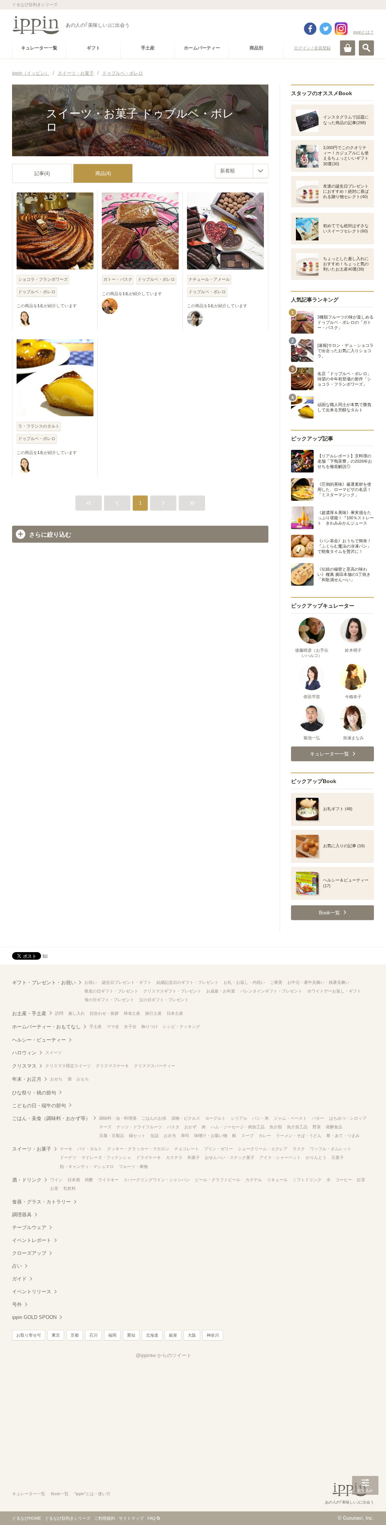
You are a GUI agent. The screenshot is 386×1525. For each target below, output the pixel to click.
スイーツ (53, 1052)
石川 (93, 1335)
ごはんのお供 (153, 1118)
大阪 (192, 1335)
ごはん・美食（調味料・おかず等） (51, 1118)
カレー (265, 1135)
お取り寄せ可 (28, 1335)
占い (17, 1266)
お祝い (90, 982)
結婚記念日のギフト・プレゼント (187, 982)
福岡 (112, 1335)
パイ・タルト (89, 1148)
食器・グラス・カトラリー (41, 1202)
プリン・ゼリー (218, 1148)
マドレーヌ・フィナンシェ (106, 1157)
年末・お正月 (26, 1079)
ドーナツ (68, 1157)
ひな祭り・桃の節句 (34, 1093)
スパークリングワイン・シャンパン (157, 1179)
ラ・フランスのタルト (39, 426)
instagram (341, 28)
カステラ (174, 1157)
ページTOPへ (365, 1508)
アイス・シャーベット (280, 1157)
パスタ (173, 1127)
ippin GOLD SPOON (34, 1317)
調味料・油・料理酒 (117, 1118)
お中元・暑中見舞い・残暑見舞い (318, 982)
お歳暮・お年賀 (220, 991)
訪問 (59, 1013)
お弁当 (170, 1135)
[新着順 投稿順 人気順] (241, 171)
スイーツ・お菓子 (31, 1149)
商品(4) (103, 173)
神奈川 (213, 1335)
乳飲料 (69, 1188)
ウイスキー (108, 1179)
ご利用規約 (104, 1518)
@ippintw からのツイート (163, 1355)
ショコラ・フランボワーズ (43, 279)
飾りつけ (149, 1026)
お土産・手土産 (29, 1013)
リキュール (277, 1179)
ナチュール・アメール (209, 279)
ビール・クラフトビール (217, 1179)
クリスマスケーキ (112, 1065)
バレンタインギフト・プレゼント (271, 991)
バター (318, 1118)
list (45, 955)
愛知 (131, 1335)
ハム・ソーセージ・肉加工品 (238, 1127)
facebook (310, 28)
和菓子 (193, 1157)
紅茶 (361, 1179)
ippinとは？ (363, 32)
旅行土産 (153, 1013)
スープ (247, 1135)
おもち (83, 1079)
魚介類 (276, 1127)
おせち (56, 1079)
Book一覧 (60, 1493)
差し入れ (76, 1013)
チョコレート (186, 1148)
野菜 (316, 1127)
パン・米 (260, 1118)
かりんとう (316, 1157)
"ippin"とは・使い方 (92, 1493)
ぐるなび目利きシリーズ (67, 1518)
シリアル (239, 1118)
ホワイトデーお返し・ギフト (334, 991)
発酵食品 (334, 1127)
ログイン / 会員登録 (312, 48)
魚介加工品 (297, 1127)
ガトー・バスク (117, 279)
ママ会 (113, 1026)
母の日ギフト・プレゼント (109, 999)
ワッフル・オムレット (330, 1148)
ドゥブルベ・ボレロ (36, 291)
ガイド (19, 1279)
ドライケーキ (148, 1157)
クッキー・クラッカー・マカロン (138, 1148)
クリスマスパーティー (154, 1065)
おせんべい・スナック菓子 (229, 1157)
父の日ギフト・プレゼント (164, 999)
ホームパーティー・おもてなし (46, 1026)
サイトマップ (131, 1518)
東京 (56, 1335)
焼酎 (89, 1179)
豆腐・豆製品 (111, 1135)
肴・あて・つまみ (343, 1135)
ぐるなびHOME (26, 1518)
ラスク (299, 1148)
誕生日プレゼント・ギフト (127, 982)
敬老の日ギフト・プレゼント (111, 991)
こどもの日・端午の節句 (39, 1105)
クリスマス (24, 1066)
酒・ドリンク (26, 1180)
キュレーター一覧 (28, 1493)
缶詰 (154, 1135)
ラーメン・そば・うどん (299, 1135)
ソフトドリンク (307, 1179)
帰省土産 (132, 1013)
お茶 (54, 1188)
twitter (325, 28)
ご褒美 (276, 982)
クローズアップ (29, 1253)
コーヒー (343, 1179)
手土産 (95, 1026)
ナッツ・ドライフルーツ (139, 1127)
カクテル (253, 1179)
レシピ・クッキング (181, 1026)
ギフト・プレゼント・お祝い (44, 982)
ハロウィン (24, 1053)
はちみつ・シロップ (347, 1118)
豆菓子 (337, 1157)
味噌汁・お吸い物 (210, 1135)
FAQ (151, 1518)
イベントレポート (31, 1240)
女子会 (130, 1026)
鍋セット (137, 1135)
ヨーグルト (215, 1118)
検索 (366, 47)
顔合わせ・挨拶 (104, 1013)
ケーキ (66, 1148)
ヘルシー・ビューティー (39, 1040)
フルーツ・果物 (133, 1166)
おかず (190, 1127)
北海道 (152, 1335)
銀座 (173, 1335)
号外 (17, 1304)
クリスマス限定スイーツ (68, 1065)
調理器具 (22, 1214)
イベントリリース (31, 1291)
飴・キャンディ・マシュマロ (87, 1166)
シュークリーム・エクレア (263, 1148)
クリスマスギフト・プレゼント (172, 991)
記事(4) (42, 173)
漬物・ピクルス (185, 1118)
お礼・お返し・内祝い (244, 982)
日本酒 (73, 1179)
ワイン (56, 1179)
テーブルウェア (29, 1227)
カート (347, 47)
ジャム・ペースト (290, 1118)
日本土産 (175, 1013)
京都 (74, 1335)
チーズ (105, 1127)
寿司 (185, 1135)
